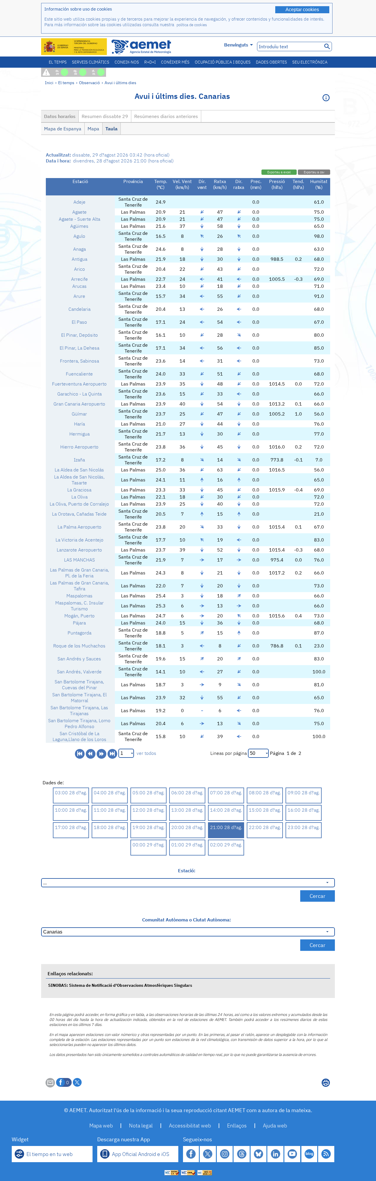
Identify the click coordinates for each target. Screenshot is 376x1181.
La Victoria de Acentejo (79, 540)
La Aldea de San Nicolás (79, 470)
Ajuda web (275, 1125)
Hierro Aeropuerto (79, 447)
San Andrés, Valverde (79, 672)
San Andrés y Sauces (79, 659)
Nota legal (141, 1125)
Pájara (79, 623)
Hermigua (79, 434)
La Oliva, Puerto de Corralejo (79, 504)
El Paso (79, 322)
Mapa (93, 129)
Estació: (186, 870)
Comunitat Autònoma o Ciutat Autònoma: (186, 920)
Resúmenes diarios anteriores (166, 116)
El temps (58, 62)
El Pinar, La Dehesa (79, 348)
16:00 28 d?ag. (304, 810)
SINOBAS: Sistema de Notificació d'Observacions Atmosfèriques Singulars (120, 985)
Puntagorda (79, 633)
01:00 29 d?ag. (187, 845)
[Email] (50, 1086)
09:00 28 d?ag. (304, 792)
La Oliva (79, 497)
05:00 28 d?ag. (148, 792)
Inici (49, 82)
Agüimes (79, 226)
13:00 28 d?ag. (187, 810)
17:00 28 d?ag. (71, 827)
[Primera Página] (80, 754)
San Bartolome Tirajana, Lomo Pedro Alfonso (79, 723)
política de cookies (192, 24)
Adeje (79, 202)
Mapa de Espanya (62, 129)
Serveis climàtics (90, 62)
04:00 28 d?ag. (110, 792)
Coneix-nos (127, 62)
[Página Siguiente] (101, 754)
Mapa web (101, 1125)
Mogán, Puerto (79, 616)
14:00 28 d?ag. (226, 810)
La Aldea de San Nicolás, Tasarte (79, 480)
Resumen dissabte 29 (105, 116)
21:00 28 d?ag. (226, 827)
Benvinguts (236, 45)
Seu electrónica (310, 62)
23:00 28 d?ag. (304, 827)
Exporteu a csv (314, 172)
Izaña (79, 460)
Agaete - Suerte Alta (79, 219)
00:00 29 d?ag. (148, 845)
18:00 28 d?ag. (110, 827)
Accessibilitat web (190, 1125)
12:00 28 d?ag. (148, 810)
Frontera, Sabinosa (79, 361)
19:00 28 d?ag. (148, 827)
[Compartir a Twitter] (77, 1082)
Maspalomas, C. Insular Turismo (79, 606)
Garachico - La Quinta (79, 394)
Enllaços (237, 1125)
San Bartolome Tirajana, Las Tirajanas (79, 710)
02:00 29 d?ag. (226, 845)
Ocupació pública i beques (223, 62)
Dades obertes (271, 62)
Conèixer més (175, 62)
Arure (79, 296)
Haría (79, 424)
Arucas (79, 286)
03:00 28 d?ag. (71, 792)
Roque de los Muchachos (79, 646)
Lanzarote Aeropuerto (79, 550)
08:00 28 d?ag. (265, 792)
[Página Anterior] (90, 754)
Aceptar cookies (302, 9)
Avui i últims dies (120, 82)
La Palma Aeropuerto (79, 527)
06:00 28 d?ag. (187, 792)
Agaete (79, 212)
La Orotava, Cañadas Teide (79, 514)
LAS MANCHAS (79, 560)
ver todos (146, 753)
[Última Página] (112, 754)
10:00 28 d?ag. (71, 810)
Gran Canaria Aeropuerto (79, 404)
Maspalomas (79, 596)
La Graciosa (79, 490)
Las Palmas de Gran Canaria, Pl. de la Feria (79, 573)
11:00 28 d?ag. (110, 810)
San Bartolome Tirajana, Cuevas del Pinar (79, 684)
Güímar (79, 414)
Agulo (79, 236)
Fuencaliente (79, 374)
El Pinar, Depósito (79, 335)
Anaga (79, 249)
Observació (89, 82)
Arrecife (79, 279)
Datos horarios (59, 116)
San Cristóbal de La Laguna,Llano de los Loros (79, 736)
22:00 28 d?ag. (265, 827)
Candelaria (79, 309)
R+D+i (150, 62)
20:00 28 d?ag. (187, 827)
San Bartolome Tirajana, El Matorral (79, 697)
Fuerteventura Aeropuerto (79, 384)
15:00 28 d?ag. (265, 810)
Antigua (79, 259)
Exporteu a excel (279, 172)
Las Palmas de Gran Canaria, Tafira (79, 586)
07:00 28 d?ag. (226, 792)
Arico (79, 269)
